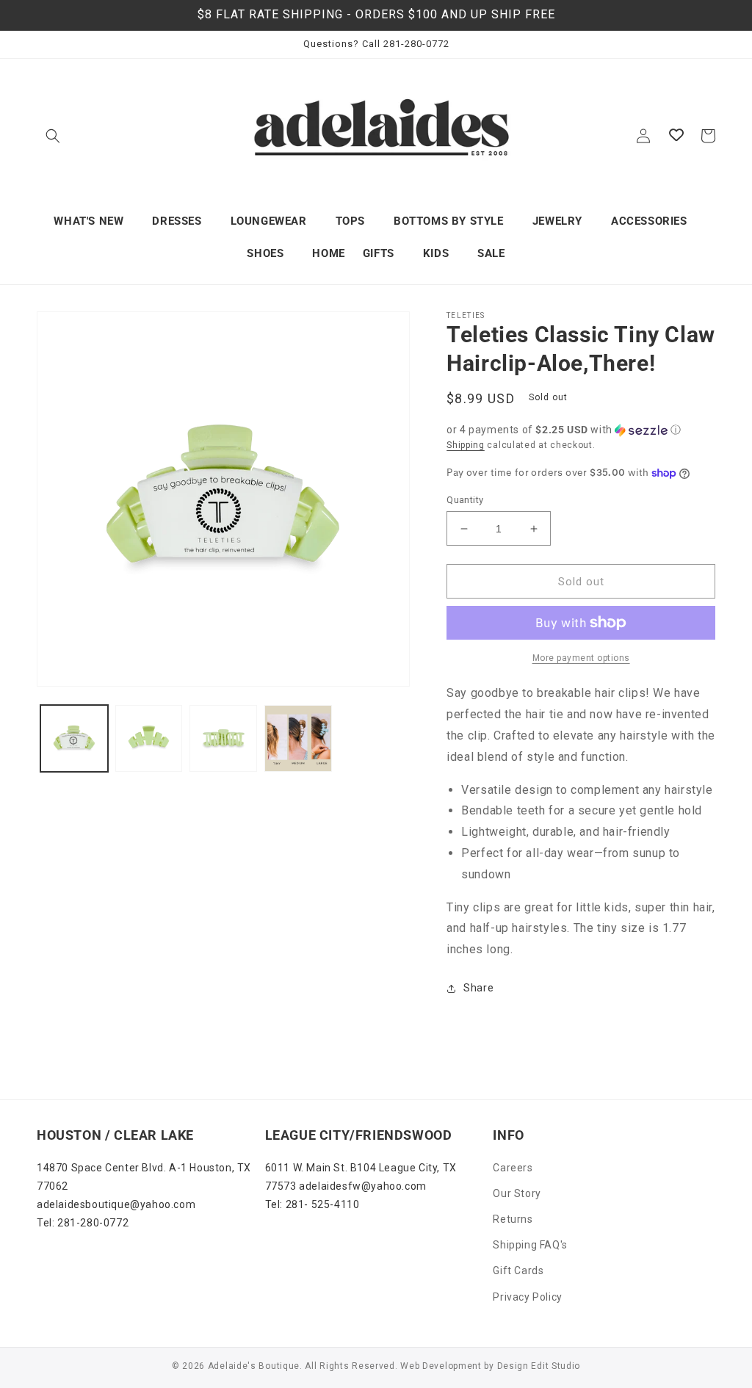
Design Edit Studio (539, 1366)
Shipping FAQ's (530, 1245)
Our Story (516, 1193)
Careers (512, 1168)
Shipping (465, 445)
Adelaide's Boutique (254, 1366)
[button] (53, 136)
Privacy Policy (527, 1297)
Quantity (464, 499)
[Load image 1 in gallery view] (74, 739)
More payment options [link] (581, 658)
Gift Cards (518, 1270)
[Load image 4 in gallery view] (298, 739)
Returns (512, 1219)
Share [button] (478, 988)
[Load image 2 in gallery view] (149, 739)
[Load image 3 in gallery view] (223, 739)
